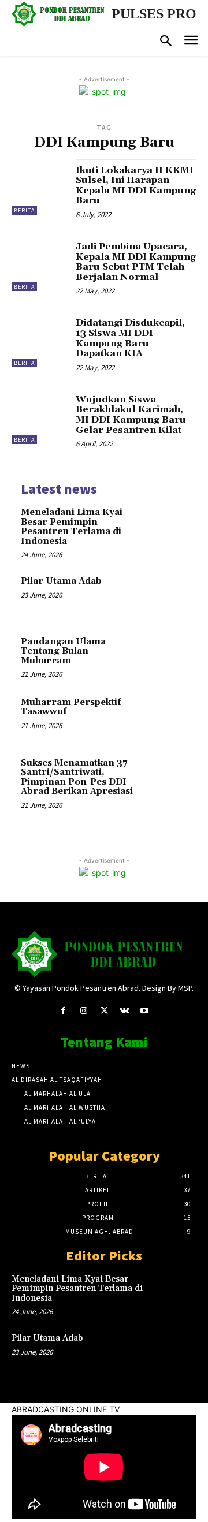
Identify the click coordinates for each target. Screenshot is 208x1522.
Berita (24, 210)
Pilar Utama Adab (61, 581)
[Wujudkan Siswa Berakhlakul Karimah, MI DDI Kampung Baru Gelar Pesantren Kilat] (39, 416)
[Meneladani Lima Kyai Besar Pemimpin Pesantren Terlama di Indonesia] (165, 527)
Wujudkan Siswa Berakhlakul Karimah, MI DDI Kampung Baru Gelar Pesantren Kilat (131, 415)
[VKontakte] (124, 1011)
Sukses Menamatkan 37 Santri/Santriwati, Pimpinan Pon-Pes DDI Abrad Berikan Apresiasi (77, 777)
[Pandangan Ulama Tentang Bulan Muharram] (165, 656)
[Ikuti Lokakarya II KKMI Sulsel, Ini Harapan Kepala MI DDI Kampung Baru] (39, 187)
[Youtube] (145, 1011)
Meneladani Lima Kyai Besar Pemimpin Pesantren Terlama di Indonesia (71, 527)
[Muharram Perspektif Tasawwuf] (165, 717)
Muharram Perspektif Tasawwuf (71, 707)
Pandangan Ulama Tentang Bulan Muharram (63, 651)
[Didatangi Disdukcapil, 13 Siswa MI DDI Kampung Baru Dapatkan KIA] (39, 339)
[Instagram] (83, 1011)
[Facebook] (63, 1011)
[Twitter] (103, 1011)
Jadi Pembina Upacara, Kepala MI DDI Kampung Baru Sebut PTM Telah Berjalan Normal (136, 262)
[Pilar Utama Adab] (165, 596)
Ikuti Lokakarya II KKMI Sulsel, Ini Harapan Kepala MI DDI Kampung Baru (136, 186)
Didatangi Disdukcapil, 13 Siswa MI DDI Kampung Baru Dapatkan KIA (130, 338)
